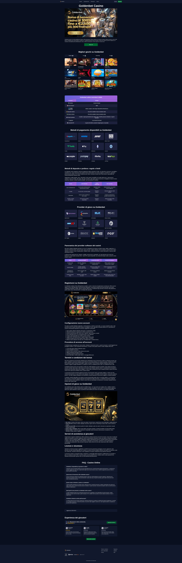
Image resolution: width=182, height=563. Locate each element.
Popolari (70, 55)
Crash (97, 55)
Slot (110, 55)
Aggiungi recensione (111, 522)
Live (83, 55)
